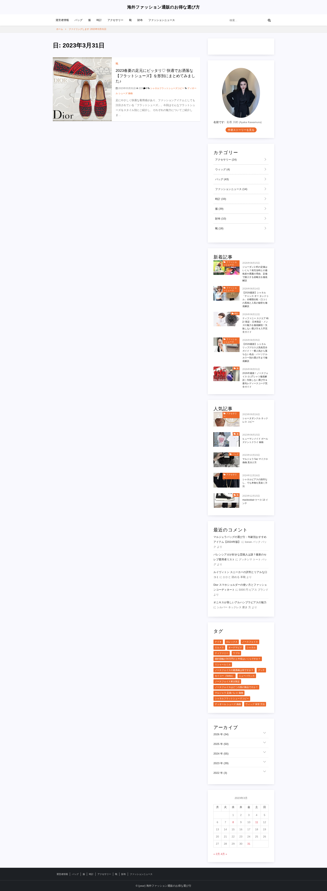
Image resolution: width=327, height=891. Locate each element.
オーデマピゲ (235, 647)
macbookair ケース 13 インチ (255, 502)
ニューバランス (247, 676)
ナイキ (218, 642)
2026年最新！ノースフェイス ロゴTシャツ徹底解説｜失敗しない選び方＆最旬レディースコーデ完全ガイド (255, 380)
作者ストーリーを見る (241, 129)
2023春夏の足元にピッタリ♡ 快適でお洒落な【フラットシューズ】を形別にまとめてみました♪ (155, 75)
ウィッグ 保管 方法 (255, 704)
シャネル (251, 647)
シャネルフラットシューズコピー (167, 88)
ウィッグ (222, 169)
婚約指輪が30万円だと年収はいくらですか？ (238, 659)
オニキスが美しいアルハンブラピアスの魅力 (239, 602)
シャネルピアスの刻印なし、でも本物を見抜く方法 (254, 483)
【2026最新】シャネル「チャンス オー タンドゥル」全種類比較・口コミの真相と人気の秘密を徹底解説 (255, 299)
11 (256, 822)
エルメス (219, 647)
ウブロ (236, 653)
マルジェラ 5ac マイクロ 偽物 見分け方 (255, 461)
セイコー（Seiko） (224, 676)
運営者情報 (62, 20)
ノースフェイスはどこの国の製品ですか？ (236, 687)
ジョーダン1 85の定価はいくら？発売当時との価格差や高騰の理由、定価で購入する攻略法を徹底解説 (254, 274)
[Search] (269, 20)
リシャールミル (223, 664)
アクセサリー (115, 20)
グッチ (261, 670)
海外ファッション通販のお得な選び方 (163, 7)
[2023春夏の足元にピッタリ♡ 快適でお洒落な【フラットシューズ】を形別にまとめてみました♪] (82, 89)
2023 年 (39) (221, 763)
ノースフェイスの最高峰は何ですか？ (234, 670)
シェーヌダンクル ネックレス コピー (255, 420)
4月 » (224, 853)
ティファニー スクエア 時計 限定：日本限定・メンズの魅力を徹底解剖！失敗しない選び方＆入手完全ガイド (255, 325)
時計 (99, 20)
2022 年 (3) (220, 772)
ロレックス (231, 642)
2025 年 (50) (221, 743)
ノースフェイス (250, 642)
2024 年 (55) (221, 753)
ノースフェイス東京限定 (227, 681)
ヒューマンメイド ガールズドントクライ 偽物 (255, 440)
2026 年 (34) (221, 734)
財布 (140, 20)
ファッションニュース (161, 20)
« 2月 (216, 853)
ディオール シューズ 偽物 (228, 704)
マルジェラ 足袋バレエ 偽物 (229, 693)
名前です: (219, 122)
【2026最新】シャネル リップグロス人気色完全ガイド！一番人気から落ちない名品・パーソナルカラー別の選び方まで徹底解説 (254, 352)
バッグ (79, 20)
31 (248, 843)
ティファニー (221, 653)
